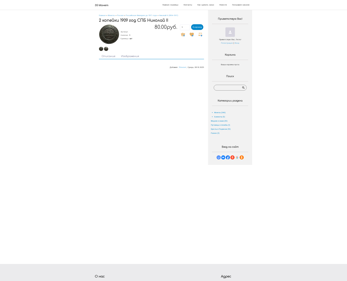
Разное (215, 133)
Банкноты (219, 117)
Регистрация (227, 43)
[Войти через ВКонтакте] (223, 157)
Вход (237, 43)
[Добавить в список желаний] (191, 34)
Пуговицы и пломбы (220, 125)
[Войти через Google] (237, 157)
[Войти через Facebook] (228, 157)
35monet (182, 67)
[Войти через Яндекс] (232, 157)
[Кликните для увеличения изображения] (109, 34)
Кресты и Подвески (221, 129)
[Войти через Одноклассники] (242, 157)
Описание (108, 56)
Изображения (130, 56)
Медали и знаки (219, 121)
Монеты (220, 112)
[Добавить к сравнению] (200, 34)
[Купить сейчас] (183, 34)
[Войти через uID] (219, 157)
